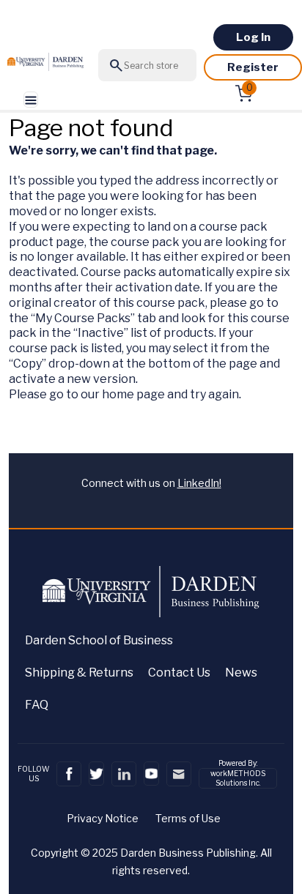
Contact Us (179, 672)
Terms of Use (188, 818)
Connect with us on (151, 483)
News (241, 672)
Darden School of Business (99, 640)
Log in (253, 37)
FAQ (36, 705)
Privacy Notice (103, 818)
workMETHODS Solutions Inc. (237, 778)
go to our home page (107, 394)
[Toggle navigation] (30, 100)
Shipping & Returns (79, 672)
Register (253, 67)
